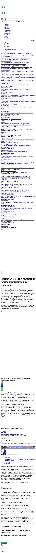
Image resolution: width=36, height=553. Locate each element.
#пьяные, (7, 434)
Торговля (6, 46)
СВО (2, 166)
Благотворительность (7, 138)
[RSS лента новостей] (4, 454)
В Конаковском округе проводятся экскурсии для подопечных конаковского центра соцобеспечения (15, 124)
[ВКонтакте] (2, 384)
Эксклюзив (7, 27)
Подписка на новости (12, 454)
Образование (7, 39)
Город (5, 42)
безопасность (4, 154)
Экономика (7, 34)
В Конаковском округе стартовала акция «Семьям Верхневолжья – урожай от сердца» (15, 134)
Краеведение (4, 128)
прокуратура (4, 200)
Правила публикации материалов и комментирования (19, 459)
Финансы (3, 93)
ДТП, (15, 434)
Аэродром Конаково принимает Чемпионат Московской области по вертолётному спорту (17, 113)
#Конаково (23, 435)
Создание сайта (29, 523)
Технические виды (6, 117)
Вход (3, 19)
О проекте (7, 457)
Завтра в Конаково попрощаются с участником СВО (16, 172)
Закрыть (3, 551)
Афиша (33, 40)
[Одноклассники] (2, 382)
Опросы (6, 47)
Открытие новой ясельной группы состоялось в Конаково (17, 129)
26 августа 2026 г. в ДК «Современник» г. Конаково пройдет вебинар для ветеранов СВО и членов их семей (18, 162)
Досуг (2, 160)
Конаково (20, 434)
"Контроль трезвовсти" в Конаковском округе (14, 151)
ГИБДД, (12, 434)
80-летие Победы (5, 105)
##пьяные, (8, 435)
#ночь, (2, 434)
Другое (6, 50)
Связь (2, 218)
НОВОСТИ (5, 83)
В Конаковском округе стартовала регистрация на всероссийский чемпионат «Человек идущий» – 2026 (16, 191)
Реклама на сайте (9, 460)
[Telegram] (2, 388)
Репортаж (7, 28)
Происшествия (8, 30)
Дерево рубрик (8, 462)
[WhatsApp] (2, 390)
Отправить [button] (4, 543)
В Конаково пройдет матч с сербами (11, 119)
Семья (2, 99)
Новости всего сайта (6, 150)
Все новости (4, 226)
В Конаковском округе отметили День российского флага (17, 168)
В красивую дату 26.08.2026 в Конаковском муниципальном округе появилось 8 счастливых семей (18, 95)
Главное (6, 24)
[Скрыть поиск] (21, 21)
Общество (7, 33)
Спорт (6, 36)
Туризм (6, 37)
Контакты (7, 463)
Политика (7, 31)
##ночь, (3, 435)
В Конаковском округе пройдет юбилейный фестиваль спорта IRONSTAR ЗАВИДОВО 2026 (16, 185)
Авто (5, 44)
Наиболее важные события (8, 171)
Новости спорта (5, 87)
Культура (6, 43)
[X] (2, 386)
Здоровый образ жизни (7, 194)
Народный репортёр (10, 49)
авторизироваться (29, 443)
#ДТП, (18, 435)
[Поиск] (6, 19)
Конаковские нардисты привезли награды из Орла (15, 84)
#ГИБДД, (13, 435)
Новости (6, 25)
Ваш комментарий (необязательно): (14, 535)
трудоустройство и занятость (9, 144)
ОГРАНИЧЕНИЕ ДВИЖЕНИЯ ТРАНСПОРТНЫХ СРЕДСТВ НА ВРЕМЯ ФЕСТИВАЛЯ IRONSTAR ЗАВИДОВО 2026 (15, 178)
